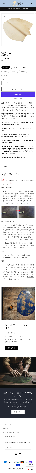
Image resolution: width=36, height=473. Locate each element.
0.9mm (15, 67)
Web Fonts (18, 470)
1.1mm (5, 71)
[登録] (29, 447)
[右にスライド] (22, 49)
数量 (2, 79)
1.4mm (5, 75)
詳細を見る (11, 348)
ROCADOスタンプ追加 (21, 151)
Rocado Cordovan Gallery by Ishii (20, 468)
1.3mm (23, 71)
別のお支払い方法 (18, 99)
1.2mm (14, 71)
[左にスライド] (14, 49)
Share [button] (5, 166)
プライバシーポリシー (9, 436)
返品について (7, 424)
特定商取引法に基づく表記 (11, 432)
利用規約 (6, 428)
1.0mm (24, 67)
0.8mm (5, 67)
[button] (4, 4)
